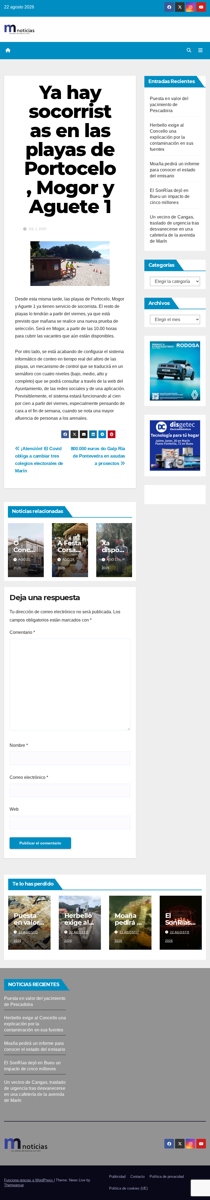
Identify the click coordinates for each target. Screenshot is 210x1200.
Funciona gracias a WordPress (29, 1180)
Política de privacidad (167, 1177)
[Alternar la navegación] (200, 50)
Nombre (19, 745)
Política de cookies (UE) (128, 1188)
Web (14, 809)
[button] (189, 50)
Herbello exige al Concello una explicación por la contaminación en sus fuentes (171, 137)
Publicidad (117, 1177)
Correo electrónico (29, 777)
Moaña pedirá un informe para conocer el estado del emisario (175, 169)
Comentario (22, 632)
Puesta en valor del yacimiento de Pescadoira (169, 104)
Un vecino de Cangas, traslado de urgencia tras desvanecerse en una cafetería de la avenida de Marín (174, 229)
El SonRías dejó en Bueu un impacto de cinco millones (170, 196)
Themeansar (14, 1185)
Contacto (137, 1177)
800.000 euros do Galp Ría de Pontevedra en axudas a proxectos (98, 456)
